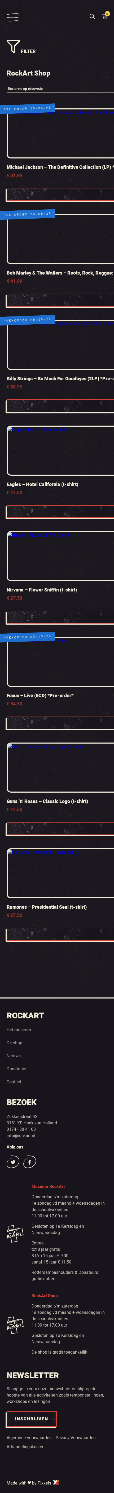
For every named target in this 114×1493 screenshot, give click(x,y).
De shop (14, 1043)
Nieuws (14, 1056)
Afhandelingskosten (26, 1447)
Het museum (19, 1030)
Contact (14, 1082)
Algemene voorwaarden (29, 1438)
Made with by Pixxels (29, 1483)
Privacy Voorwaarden (76, 1438)
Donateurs (16, 1069)
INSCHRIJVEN (31, 1419)
